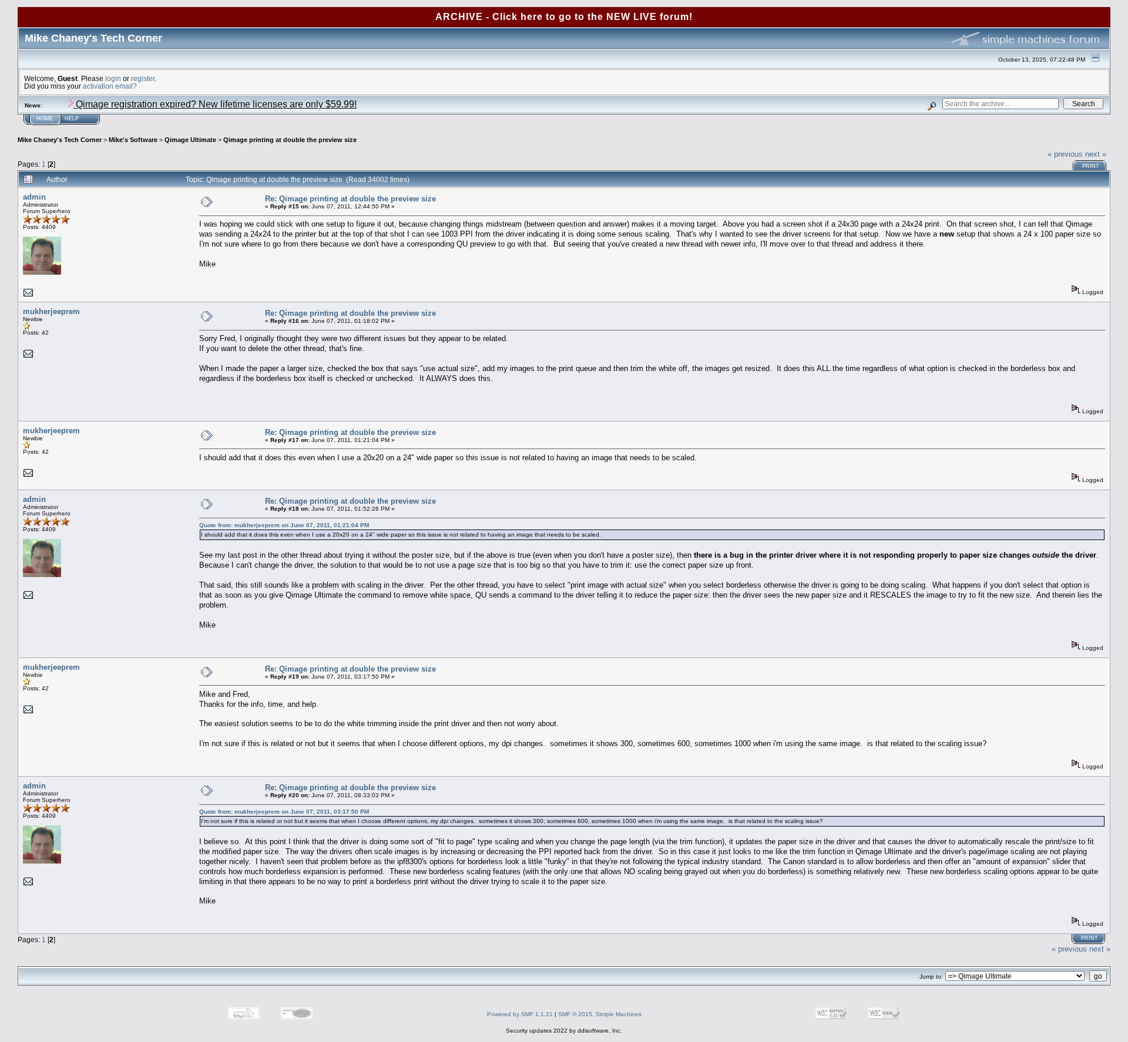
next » (1095, 154)
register (143, 78)
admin (34, 197)
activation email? (110, 86)
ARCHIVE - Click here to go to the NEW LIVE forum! (564, 17)
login (113, 78)
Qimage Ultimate (190, 139)
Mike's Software (133, 139)
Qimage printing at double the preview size (290, 139)
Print (1090, 166)
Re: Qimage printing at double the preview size (350, 198)
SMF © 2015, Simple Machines (600, 1014)
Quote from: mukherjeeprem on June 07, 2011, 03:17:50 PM (284, 811)
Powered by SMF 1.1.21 (520, 1014)
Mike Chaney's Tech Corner (60, 139)
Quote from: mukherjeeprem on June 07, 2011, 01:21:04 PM (284, 525)
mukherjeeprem (51, 311)
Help (72, 119)
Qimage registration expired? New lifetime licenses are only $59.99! (215, 104)
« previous (1065, 154)
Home (44, 119)
